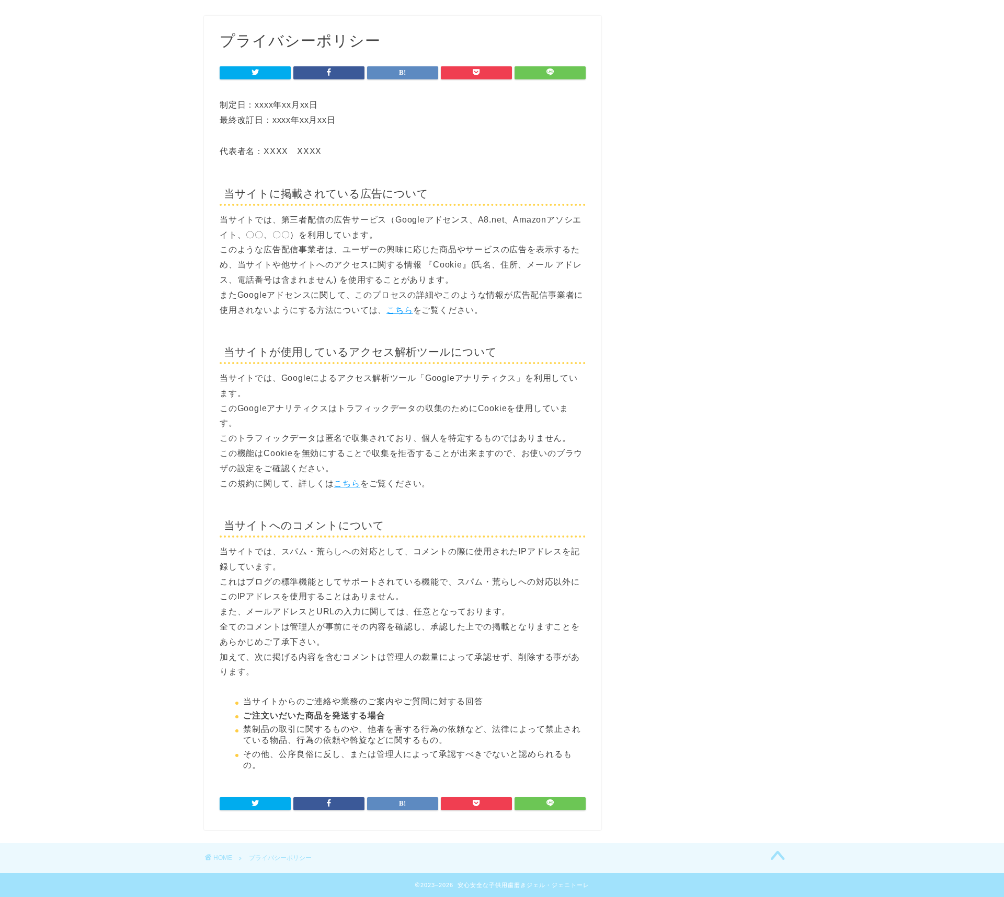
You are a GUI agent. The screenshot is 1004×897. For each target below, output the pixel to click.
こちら (399, 310)
